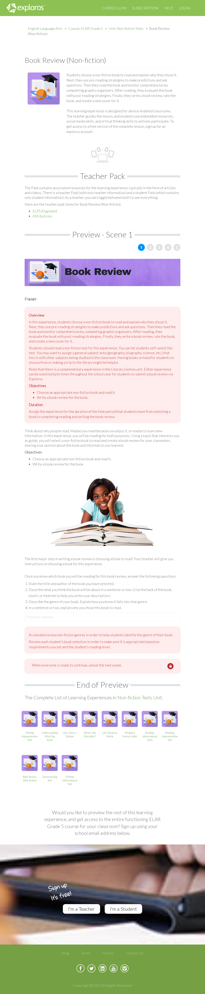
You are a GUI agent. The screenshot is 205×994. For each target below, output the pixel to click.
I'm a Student (123, 909)
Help (168, 8)
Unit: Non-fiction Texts (126, 28)
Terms (85, 953)
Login (184, 8)
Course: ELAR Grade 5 (85, 28)
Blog (65, 953)
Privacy (108, 953)
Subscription (145, 8)
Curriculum (114, 8)
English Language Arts (45, 28)
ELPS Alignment (45, 211)
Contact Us (134, 953)
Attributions (42, 216)
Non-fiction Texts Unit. (140, 697)
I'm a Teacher (81, 909)
